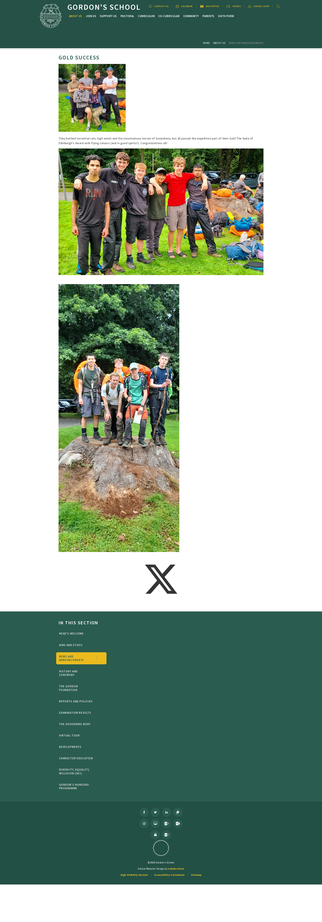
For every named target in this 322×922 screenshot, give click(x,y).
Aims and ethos (71, 645)
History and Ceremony (68, 673)
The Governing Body (75, 724)
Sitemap (196, 874)
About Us (219, 43)
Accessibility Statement (169, 874)
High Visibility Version (134, 874)
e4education (176, 868)
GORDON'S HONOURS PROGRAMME (74, 786)
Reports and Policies (76, 701)
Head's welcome (71, 633)
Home (206, 43)
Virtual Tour (69, 735)
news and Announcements (246, 43)
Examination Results (75, 713)
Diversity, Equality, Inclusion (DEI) (74, 771)
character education (76, 758)
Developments (70, 747)
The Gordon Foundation (68, 688)
